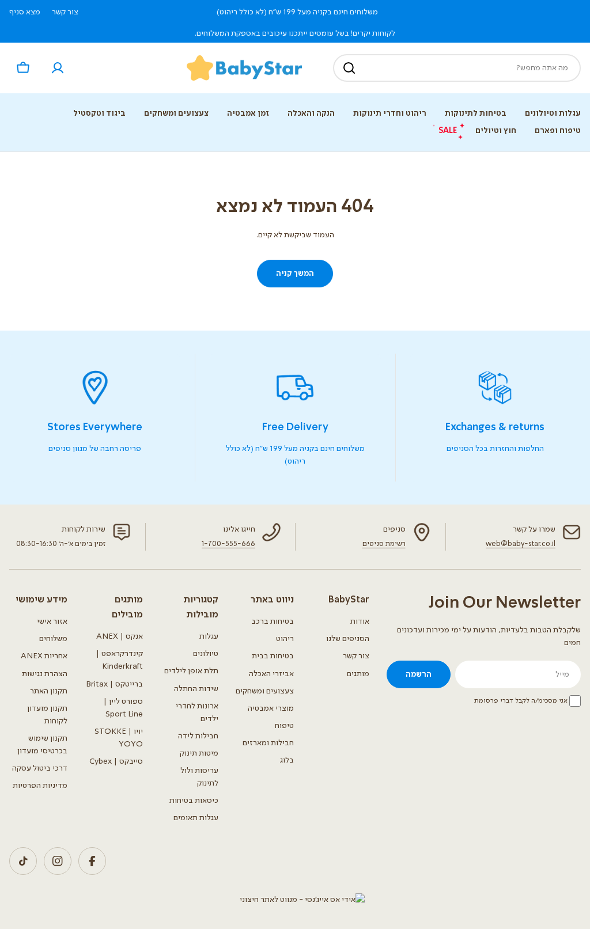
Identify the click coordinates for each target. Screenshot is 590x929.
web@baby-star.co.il (520, 544)
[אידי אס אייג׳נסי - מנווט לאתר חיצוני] (302, 900)
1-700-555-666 (228, 544)
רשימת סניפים (384, 544)
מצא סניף (24, 12)
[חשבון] (58, 68)
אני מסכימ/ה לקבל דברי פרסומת (521, 700)
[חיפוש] (349, 68)
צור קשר (65, 12)
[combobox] (457, 68)
